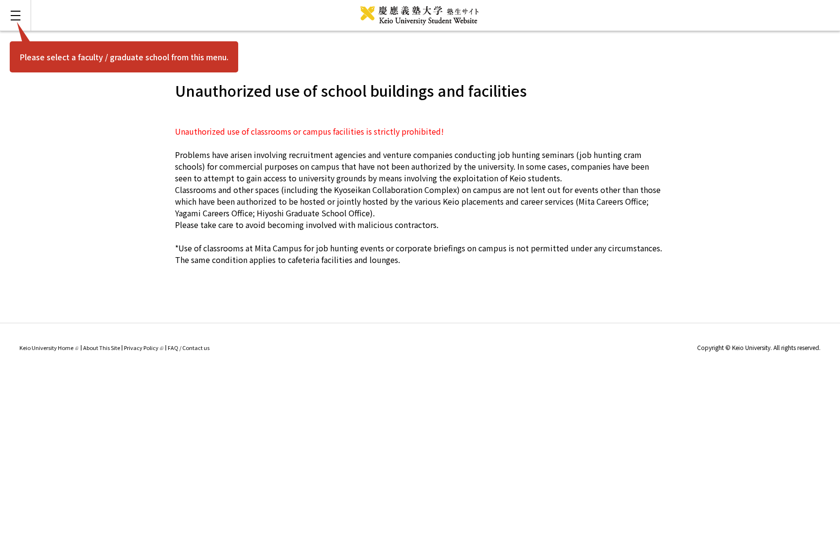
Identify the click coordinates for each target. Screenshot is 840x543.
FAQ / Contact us (189, 347)
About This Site (101, 347)
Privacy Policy (141, 347)
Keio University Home (46, 347)
